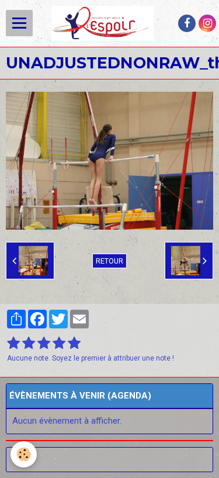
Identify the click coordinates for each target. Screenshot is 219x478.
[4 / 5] (59, 343)
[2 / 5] (28, 343)
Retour (109, 261)
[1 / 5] (13, 343)
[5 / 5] (74, 343)
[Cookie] (24, 454)
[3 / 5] (43, 343)
